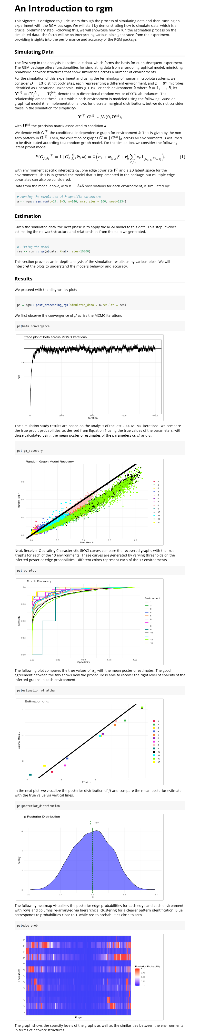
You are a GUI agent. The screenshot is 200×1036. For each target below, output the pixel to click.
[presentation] (36, 83)
